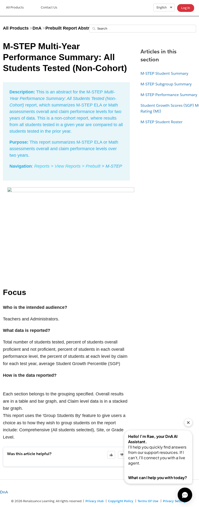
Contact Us (49, 7)
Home (15, 8)
